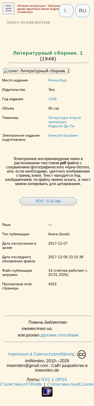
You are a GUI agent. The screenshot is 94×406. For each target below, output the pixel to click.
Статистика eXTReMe (21, 384)
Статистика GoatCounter (70, 384)
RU (82, 11)
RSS (45, 379)
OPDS (61, 379)
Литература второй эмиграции (64, 120)
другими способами (59, 335)
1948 (52, 99)
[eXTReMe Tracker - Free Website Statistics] (47, 395)
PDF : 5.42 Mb (48, 201)
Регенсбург (57, 80)
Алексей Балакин (63, 135)
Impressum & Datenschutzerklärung (41, 354)
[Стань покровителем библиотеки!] (64, 329)
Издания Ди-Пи (61, 126)
